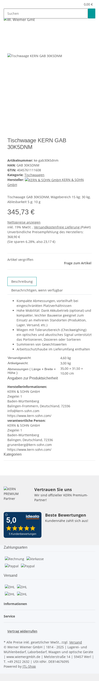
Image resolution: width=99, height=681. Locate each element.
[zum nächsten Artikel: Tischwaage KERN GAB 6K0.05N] (7, 31)
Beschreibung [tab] (22, 281)
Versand (75, 642)
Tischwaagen (34, 175)
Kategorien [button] (13, 454)
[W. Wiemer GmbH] (19, 19)
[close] (11, 48)
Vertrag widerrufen (22, 631)
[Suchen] (91, 13)
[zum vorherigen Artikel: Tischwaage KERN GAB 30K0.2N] (15, 31)
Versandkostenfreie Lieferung (57, 227)
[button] (77, 4)
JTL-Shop (29, 666)
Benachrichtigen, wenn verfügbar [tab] (37, 290)
